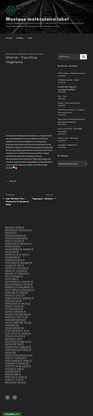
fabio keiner (11, 273)
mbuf (27, 322)
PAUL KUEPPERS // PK (13, 339)
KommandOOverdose (14, 309)
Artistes (19, 38)
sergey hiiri (25, 347)
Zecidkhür (10, 379)
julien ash (25, 303)
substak (27, 360)
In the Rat (20, 295)
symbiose (23, 363)
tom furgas (10, 369)
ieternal (12, 181)
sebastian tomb (12, 347)
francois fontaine (12, 281)
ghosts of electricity (13, 284)
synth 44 (9, 366)
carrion (25, 254)
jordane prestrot (12, 303)
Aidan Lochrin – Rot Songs (68, 138)
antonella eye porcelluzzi (15, 235)
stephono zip (20, 358)
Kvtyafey (9, 314)
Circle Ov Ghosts (12, 262)
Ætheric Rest (11, 382)
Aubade (9, 241)
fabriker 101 (23, 273)
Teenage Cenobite (23, 366)
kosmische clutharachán (15, 311)
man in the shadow (14, 322)
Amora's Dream (24, 230)
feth (8, 276)
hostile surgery (27, 290)
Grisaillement (11, 287)
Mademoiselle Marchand (15, 320)
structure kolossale (13, 360)
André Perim (10, 232)
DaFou (20, 265)
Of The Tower (11, 336)
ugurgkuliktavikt (12, 371)
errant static (21, 271)
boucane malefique (13, 249)
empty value (22, 268)
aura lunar (19, 241)
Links (30, 38)
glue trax (27, 284)
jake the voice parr (13, 301)
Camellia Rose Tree (13, 254)
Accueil (9, 38)
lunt (19, 317)
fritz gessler (27, 281)
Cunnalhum (10, 265)
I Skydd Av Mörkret (13, 298)
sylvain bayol (11, 363)
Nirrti (26, 330)
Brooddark (28, 249)
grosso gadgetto (25, 287)
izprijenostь (27, 298)
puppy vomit (25, 341)
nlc (7, 333)
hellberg (15, 290)
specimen (10, 352)
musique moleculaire (14, 328)
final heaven (17, 276)
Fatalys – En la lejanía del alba (69, 103)
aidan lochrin (11, 230)
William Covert (11, 377)
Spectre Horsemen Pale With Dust (18, 355)
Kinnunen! (18, 306)
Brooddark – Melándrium (67, 145)
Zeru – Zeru (62, 96)
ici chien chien (11, 292)
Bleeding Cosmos (12, 246)
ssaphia (9, 358)
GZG (7, 290)
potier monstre (12, 341)
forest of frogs (11, 279)
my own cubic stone (14, 330)
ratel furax (10, 344)
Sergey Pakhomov (13, 349)
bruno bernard (12, 252)
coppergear (26, 262)
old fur (21, 336)
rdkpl (20, 344)
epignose (10, 271)
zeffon (19, 379)
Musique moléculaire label (37, 19)
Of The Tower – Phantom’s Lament (71, 73)
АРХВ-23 (22, 382)
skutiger (26, 349)
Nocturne (15, 333)
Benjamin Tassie (12, 243)
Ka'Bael (9, 306)
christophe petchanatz (14, 260)
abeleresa (10, 227)
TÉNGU (20, 369)
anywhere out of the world (16, 238)
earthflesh (10, 268)
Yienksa (23, 377)
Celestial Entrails (12, 257)
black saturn (26, 243)
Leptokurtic (10, 317)
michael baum (12, 325)
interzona (10, 295)
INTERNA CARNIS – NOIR (68, 80)
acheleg (20, 227)
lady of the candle (23, 314)
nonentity (26, 333)
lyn (25, 317)
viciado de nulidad (13, 374)
